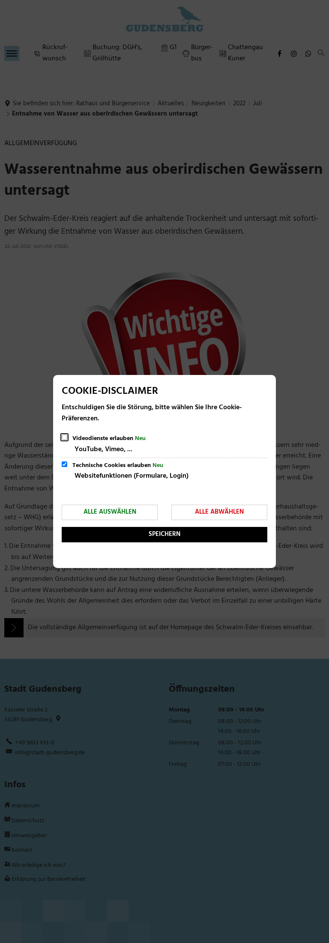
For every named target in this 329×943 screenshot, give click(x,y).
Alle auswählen (110, 512)
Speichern (164, 534)
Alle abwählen (219, 512)
